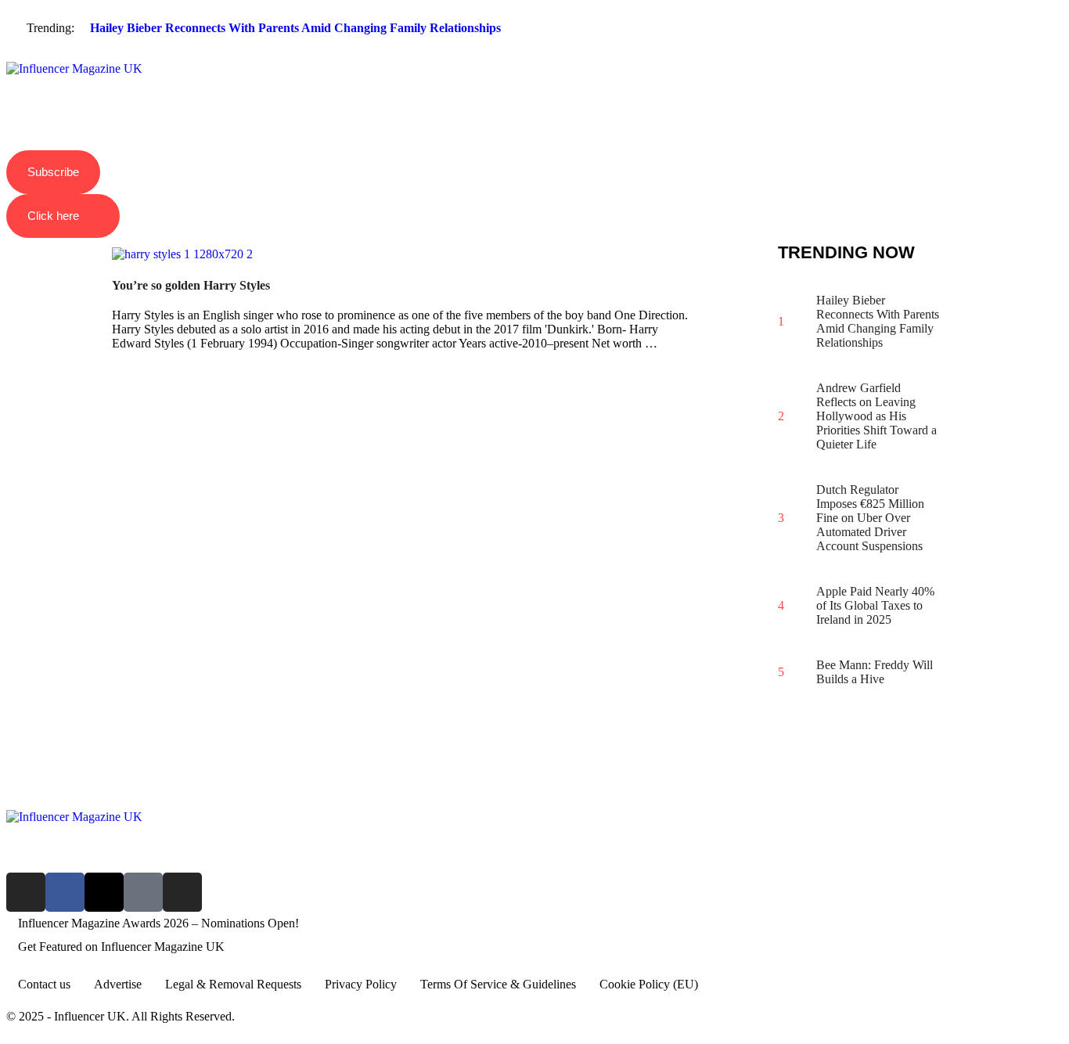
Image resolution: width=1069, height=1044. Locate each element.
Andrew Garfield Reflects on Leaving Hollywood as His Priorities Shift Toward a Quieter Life (876, 416)
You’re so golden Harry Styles (191, 285)
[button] (534, 56)
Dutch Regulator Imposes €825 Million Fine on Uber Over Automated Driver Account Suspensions (870, 518)
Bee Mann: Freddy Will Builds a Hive (874, 672)
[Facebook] (65, 892)
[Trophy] (143, 892)
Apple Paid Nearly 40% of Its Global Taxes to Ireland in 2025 (875, 605)
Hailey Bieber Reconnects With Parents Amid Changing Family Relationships (295, 27)
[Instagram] (25, 892)
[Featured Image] (182, 254)
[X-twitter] (104, 892)
